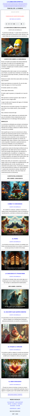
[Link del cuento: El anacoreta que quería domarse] (15, 309)
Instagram (12, 405)
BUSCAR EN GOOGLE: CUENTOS (15, 394)
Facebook (14, 403)
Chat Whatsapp (10, 402)
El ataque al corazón (15, 346)
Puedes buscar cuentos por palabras (15, 16)
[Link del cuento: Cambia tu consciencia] (15, 201)
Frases (14, 4)
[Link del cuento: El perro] (15, 235)
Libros (18, 408)
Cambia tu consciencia (15, 204)
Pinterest (20, 403)
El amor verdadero (15, 381)
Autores (19, 4)
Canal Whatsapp (19, 402)
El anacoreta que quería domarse (15, 312)
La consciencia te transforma (15, 273)
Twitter (9, 403)
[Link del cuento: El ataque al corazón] (15, 343)
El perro (15, 238)
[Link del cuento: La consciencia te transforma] (15, 270)
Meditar (13, 6)
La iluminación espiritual (15, 1)
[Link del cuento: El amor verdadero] (15, 378)
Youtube (18, 405)
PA (3, 4)
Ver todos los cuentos (15, 19)
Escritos (24, 4)
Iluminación (7, 6)
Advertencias (13, 408)
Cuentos (9, 4)
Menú (17, 6)
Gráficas (21, 6)
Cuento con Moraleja (15, 206)
